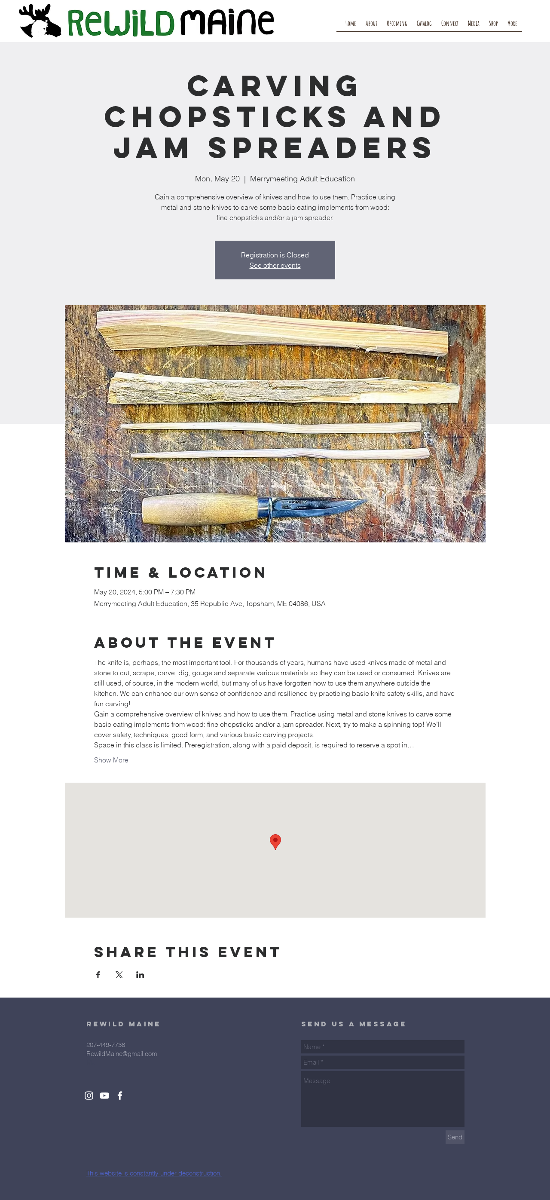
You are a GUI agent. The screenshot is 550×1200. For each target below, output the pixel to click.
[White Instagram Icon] (89, 1095)
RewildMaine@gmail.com (121, 1054)
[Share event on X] (119, 974)
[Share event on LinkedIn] (140, 974)
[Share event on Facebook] (98, 974)
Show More (111, 760)
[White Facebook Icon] (119, 1095)
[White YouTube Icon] (104, 1095)
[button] (450, 26)
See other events (275, 265)
